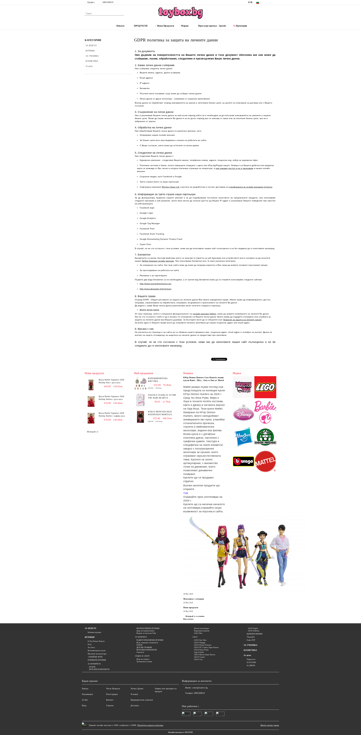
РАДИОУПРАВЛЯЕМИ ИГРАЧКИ (150, 640)
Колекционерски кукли (96, 651)
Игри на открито (143, 659)
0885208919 (108, 2)
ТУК (185, 493)
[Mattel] (265, 461)
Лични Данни (137, 689)
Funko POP (251, 640)
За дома (247, 655)
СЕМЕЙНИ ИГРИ (95, 657)
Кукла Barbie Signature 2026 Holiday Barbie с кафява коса (112, 414)
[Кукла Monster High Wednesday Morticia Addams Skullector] (140, 416)
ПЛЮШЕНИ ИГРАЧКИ (97, 660)
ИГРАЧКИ (90, 637)
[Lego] (265, 387)
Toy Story (91, 647)
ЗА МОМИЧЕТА (94, 664)
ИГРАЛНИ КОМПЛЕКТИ (99, 669)
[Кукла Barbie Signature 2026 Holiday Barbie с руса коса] (91, 401)
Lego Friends (199, 652)
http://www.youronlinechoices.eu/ (155, 284)
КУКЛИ (92, 667)
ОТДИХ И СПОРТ (142, 656)
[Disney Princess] (244, 413)
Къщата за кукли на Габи (146, 633)
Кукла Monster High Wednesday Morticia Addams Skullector (160, 413)
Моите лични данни (149, 310)
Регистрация (112, 694)
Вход (84, 705)
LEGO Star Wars (200, 640)
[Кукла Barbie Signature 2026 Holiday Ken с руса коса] (91, 384)
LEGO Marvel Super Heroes (204, 655)
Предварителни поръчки (142, 700)
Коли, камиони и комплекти (147, 643)
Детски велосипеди (201, 628)
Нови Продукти (165, 26)
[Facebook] (266, 2)
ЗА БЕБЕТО (90, 628)
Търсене (110, 705)
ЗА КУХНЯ (251, 662)
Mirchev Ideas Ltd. (171, 187)
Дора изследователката (145, 631)
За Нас (85, 700)
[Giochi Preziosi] (265, 437)
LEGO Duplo (253, 628)
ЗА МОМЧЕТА (141, 637)
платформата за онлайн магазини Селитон (250, 187)
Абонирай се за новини (194, 616)
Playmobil (251, 637)
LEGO (195, 637)
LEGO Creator (199, 657)
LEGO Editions (253, 631)
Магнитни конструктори (97, 654)
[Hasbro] (244, 437)
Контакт (110, 700)
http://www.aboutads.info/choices (155, 289)
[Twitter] (270, 2)
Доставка (135, 705)
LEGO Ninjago (199, 643)
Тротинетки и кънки (144, 662)
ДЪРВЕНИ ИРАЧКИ (254, 634)
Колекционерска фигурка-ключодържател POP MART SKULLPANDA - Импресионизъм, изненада (159, 380)
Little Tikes (198, 633)
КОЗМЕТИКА (250, 650)
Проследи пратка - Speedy (212, 26)
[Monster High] (244, 387)
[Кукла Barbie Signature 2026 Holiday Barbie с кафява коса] (91, 418)
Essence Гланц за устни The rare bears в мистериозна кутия (162, 396)
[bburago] (244, 461)
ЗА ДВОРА (251, 666)
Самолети (140, 652)
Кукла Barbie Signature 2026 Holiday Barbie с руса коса (111, 397)
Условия (134, 694)
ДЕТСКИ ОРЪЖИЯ (144, 647)
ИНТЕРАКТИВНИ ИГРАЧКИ (148, 628)
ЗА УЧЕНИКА (250, 645)
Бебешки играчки (94, 632)
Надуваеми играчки (201, 631)
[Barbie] (265, 412)
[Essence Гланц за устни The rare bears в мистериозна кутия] (140, 400)
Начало (120, 26)
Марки (185, 26)
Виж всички (188, 619)
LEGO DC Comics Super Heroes (206, 647)
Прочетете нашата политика (150, 725)
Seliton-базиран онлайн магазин (158, 261)
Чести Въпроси (113, 689)
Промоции (241, 26)
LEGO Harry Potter (201, 650)
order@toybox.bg (200, 688)
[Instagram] (274, 2)
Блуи (90, 644)
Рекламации (87, 694)
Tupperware (251, 659)
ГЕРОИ (139, 645)
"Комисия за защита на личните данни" (242, 320)
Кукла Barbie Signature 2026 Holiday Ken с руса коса (111, 381)
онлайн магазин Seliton (204, 314)
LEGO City (198, 659)
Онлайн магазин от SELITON (180, 732)
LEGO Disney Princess (202, 645)
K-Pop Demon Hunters (96, 641)
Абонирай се (92, 432)
